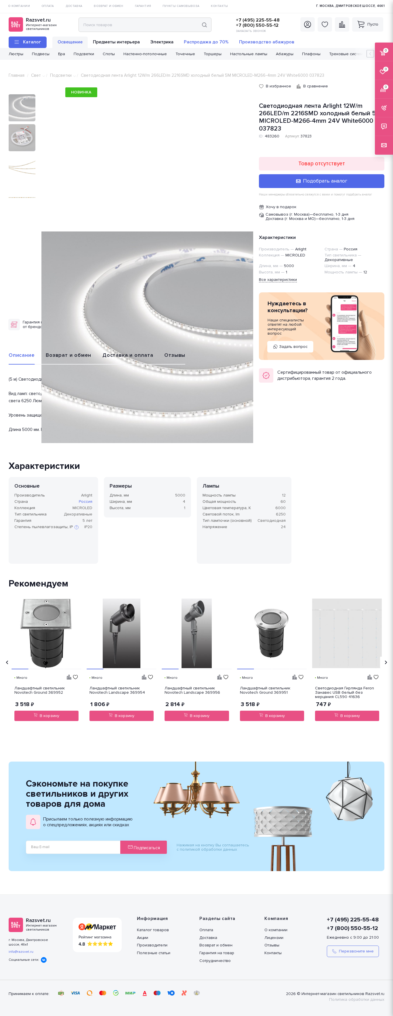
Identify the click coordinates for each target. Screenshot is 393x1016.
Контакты (273, 952)
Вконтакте (44, 960)
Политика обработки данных (356, 999)
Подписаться (146, 847)
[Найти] (204, 25)
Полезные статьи (153, 952)
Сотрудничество (215, 960)
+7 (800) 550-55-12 (257, 25)
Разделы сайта (217, 918)
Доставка (208, 937)
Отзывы (174, 355)
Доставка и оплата (127, 355)
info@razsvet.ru (21, 952)
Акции (142, 937)
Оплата (206, 929)
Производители (152, 945)
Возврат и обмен (68, 355)
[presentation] (7, 662)
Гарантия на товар (216, 952)
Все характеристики (278, 279)
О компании (275, 929)
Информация (152, 918)
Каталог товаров (153, 929)
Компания (276, 918)
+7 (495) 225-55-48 (258, 20)
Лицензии (273, 937)
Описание (22, 355)
